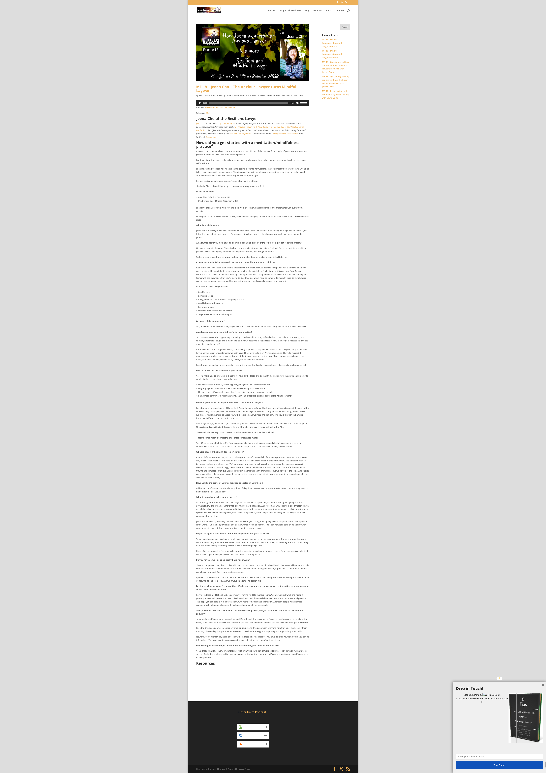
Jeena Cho (200, 123)
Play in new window (214, 107)
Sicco (201, 95)
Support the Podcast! (290, 10)
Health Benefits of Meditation (246, 95)
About (329, 10)
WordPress (244, 769)
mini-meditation (283, 95)
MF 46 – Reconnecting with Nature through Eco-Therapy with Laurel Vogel (335, 94)
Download (230, 107)
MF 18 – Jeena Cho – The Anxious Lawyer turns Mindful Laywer (246, 88)
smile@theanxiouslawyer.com (285, 133)
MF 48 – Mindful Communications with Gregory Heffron (332, 43)
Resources (317, 10)
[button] (499, 688)
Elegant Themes (216, 769)
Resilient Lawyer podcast (240, 133)
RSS (208, 113)
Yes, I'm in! (499, 765)
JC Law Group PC (227, 123)
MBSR (262, 95)
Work (301, 95)
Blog (306, 10)
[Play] (199, 102)
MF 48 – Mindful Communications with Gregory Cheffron (332, 54)
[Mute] (297, 102)
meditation (270, 95)
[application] (252, 103)
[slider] (304, 102)
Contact (340, 10)
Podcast (272, 10)
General (229, 95)
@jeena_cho (210, 137)
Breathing (221, 95)
